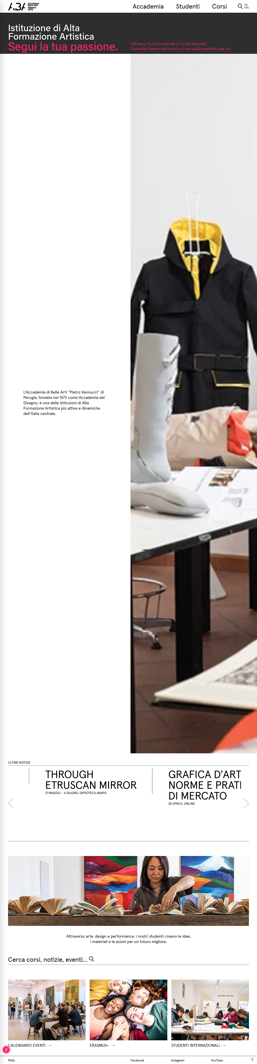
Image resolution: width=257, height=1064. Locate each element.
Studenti (188, 5)
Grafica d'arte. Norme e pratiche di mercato (108, 784)
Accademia (148, 5)
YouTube (217, 1060)
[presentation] (12, 803)
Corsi (219, 5)
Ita (245, 4)
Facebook (137, 1060)
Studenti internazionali (195, 1045)
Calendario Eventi (27, 1045)
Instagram (177, 1060)
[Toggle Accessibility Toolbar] (6, 1049)
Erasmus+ (99, 1045)
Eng (246, 7)
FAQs (11, 1060)
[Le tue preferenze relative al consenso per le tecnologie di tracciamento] (252, 1059)
